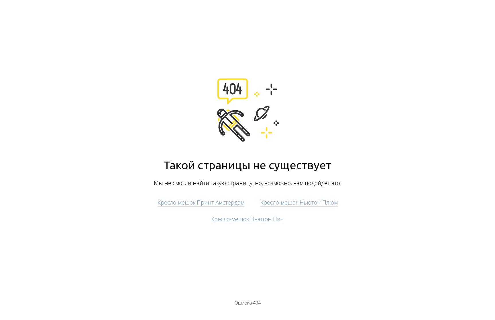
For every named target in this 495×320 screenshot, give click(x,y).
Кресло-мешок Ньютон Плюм (299, 202)
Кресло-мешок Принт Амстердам (201, 202)
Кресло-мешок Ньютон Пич (247, 219)
